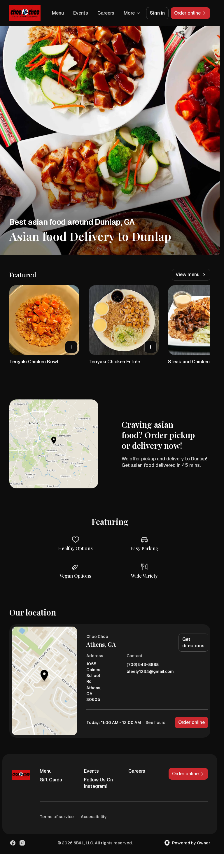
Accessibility (94, 816)
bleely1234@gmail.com (150, 671)
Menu (58, 13)
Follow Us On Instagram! (98, 783)
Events (80, 13)
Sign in (157, 13)
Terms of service (57, 816)
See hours (155, 722)
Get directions (193, 642)
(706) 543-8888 (143, 664)
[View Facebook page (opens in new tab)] (12, 842)
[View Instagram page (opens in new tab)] (22, 842)
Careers (105, 13)
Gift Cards (51, 780)
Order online (191, 722)
